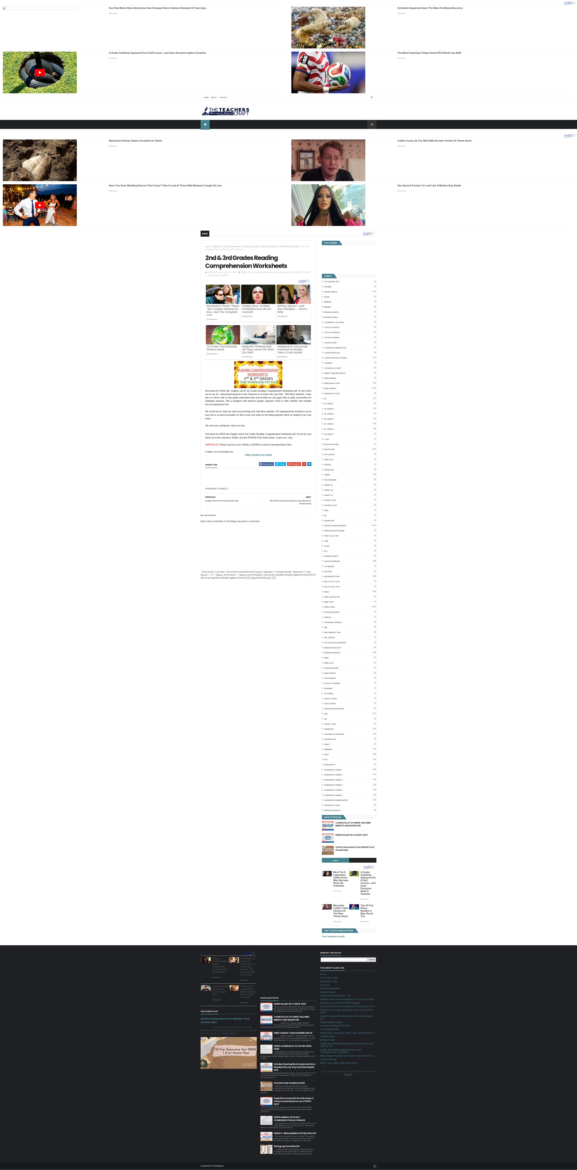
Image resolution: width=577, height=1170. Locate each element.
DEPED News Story (332, 383)
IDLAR (326, 510)
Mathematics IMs (331, 576)
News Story (329, 607)
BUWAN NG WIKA (331, 317)
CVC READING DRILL (330, 1029)
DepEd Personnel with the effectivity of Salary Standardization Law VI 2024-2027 (293, 1101)
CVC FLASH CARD (329, 977)
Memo (326, 592)
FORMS (327, 475)
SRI (325, 719)
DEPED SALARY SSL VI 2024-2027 (351, 834)
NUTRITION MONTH (331, 612)
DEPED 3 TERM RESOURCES (335, 373)
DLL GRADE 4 (329, 419)
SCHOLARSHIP (330, 678)
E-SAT (326, 439)
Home (206, 97)
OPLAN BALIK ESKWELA (333, 622)
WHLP (326, 754)
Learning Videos (331, 556)
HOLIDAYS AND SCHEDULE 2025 (289, 1083)
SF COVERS (328, 693)
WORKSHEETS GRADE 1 (333, 770)
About (214, 97)
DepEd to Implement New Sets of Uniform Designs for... (346, 1017)
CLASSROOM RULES (332, 353)
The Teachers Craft (333, 936)
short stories (330, 698)
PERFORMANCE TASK (332, 632)
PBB (325, 627)
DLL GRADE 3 (329, 414)
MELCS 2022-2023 (332, 581)
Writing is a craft (332, 805)
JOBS (326, 541)
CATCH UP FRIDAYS (332, 327)
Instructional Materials (232, 246)
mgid (335, 860)
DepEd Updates (330, 388)
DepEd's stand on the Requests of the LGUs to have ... (348, 999)
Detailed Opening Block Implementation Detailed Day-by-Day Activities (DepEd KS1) (294, 1067)
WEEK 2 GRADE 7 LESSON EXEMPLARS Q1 (293, 1032)
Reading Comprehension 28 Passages (340, 1002)
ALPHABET (328, 287)
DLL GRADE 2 (329, 409)
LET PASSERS (329, 566)
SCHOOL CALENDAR (332, 683)
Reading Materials (250, 246)
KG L (326, 551)
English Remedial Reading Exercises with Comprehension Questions (341, 1051)
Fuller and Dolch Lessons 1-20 (335, 995)
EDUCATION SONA (331, 444)
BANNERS (327, 302)
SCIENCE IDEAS (327, 1036)
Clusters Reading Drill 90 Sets (335, 1025)
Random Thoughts (332, 648)
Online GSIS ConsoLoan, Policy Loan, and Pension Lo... (347, 1032)
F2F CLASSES (329, 454)
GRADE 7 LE (328, 495)
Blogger (348, 1074)
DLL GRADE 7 (329, 434)
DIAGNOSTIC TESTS (332, 393)
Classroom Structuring (335, 358)
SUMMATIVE (329, 729)
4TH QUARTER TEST (331, 281)
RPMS (326, 658)
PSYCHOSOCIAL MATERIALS (335, 642)
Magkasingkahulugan (331, 1022)
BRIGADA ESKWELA (331, 312)
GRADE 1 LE (328, 485)
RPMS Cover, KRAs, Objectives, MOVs (339, 1063)
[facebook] (371, 97)
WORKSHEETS (329, 765)
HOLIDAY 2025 (330, 500)
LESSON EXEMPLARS (332, 561)
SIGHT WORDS (330, 703)
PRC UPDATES (329, 637)
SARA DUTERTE (330, 673)
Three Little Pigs (328, 1059)
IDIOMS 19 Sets (327, 1040)
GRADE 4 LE (328, 490)
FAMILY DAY (328, 459)
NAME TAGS (329, 602)
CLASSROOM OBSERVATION (335, 348)
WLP (325, 759)
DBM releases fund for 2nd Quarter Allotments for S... (347, 1055)
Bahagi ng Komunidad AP (287, 1146)
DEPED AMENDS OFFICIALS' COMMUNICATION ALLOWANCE (289, 1119)
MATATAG (328, 571)
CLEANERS (328, 363)
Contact (223, 97)
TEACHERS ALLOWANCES (334, 734)
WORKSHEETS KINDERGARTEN (336, 800)
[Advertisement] (227, 489)
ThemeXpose (217, 1166)
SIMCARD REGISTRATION (334, 709)
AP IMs (327, 297)
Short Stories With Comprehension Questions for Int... (348, 1006)
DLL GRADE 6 (329, 429)
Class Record (330, 343)
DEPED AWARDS (330, 378)
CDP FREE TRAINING (332, 337)
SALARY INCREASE (331, 668)
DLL (325, 398)
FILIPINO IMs (329, 470)
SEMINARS (328, 688)
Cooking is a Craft (332, 368)
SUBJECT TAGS (330, 724)
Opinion (327, 617)
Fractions (325, 984)
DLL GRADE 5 (329, 424)
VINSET (327, 744)
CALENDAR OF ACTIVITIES (334, 322)
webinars (328, 749)
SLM (325, 714)
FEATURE (327, 465)
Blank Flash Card (328, 981)
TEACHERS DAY (330, 739)
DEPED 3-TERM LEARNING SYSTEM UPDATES (295, 1133)
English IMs (216, 246)
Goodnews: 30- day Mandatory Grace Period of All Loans (346, 1011)
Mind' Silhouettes (332, 597)
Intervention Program (334, 531)
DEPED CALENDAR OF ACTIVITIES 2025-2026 (293, 1048)
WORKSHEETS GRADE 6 (333, 795)
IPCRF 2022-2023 (331, 536)
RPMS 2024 (328, 663)
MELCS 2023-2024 (332, 587)
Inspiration (329, 520)
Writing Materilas (332, 810)
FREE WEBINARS (330, 480)
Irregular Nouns (328, 992)
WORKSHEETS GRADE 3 (289, 246)
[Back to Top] (374, 1166)
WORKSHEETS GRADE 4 (333, 785)
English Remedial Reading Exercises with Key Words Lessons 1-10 (346, 1045)
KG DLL (327, 546)
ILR (325, 515)
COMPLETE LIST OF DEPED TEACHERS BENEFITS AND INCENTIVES (353, 824)
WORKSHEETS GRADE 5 (333, 790)
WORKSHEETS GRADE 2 (269, 246)
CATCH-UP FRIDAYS (332, 332)
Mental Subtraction (330, 988)
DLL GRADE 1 (329, 403)
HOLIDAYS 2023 (330, 505)
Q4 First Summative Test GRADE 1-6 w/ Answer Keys (354, 849)
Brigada (327, 307)
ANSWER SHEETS (330, 292)
